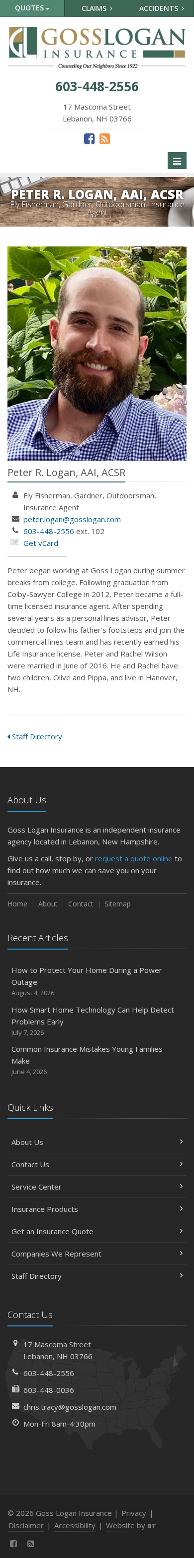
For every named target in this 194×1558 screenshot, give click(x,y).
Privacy (133, 1513)
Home (17, 903)
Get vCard (40, 543)
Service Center (36, 1187)
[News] (104, 138)
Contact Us (30, 1164)
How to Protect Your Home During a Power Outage (86, 981)
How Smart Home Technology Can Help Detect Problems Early (92, 1021)
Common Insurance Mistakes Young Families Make (87, 1060)
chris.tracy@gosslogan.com (69, 1407)
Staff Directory (36, 736)
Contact (81, 903)
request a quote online (134, 858)
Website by (131, 1525)
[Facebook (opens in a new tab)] (89, 138)
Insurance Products (44, 1209)
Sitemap (117, 903)
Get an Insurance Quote (52, 1231)
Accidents (159, 8)
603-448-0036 (48, 1390)
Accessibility (75, 1525)
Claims (95, 8)
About (48, 903)
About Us (27, 1142)
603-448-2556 (48, 531)
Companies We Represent (56, 1253)
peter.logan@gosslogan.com (72, 519)
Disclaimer (26, 1525)
